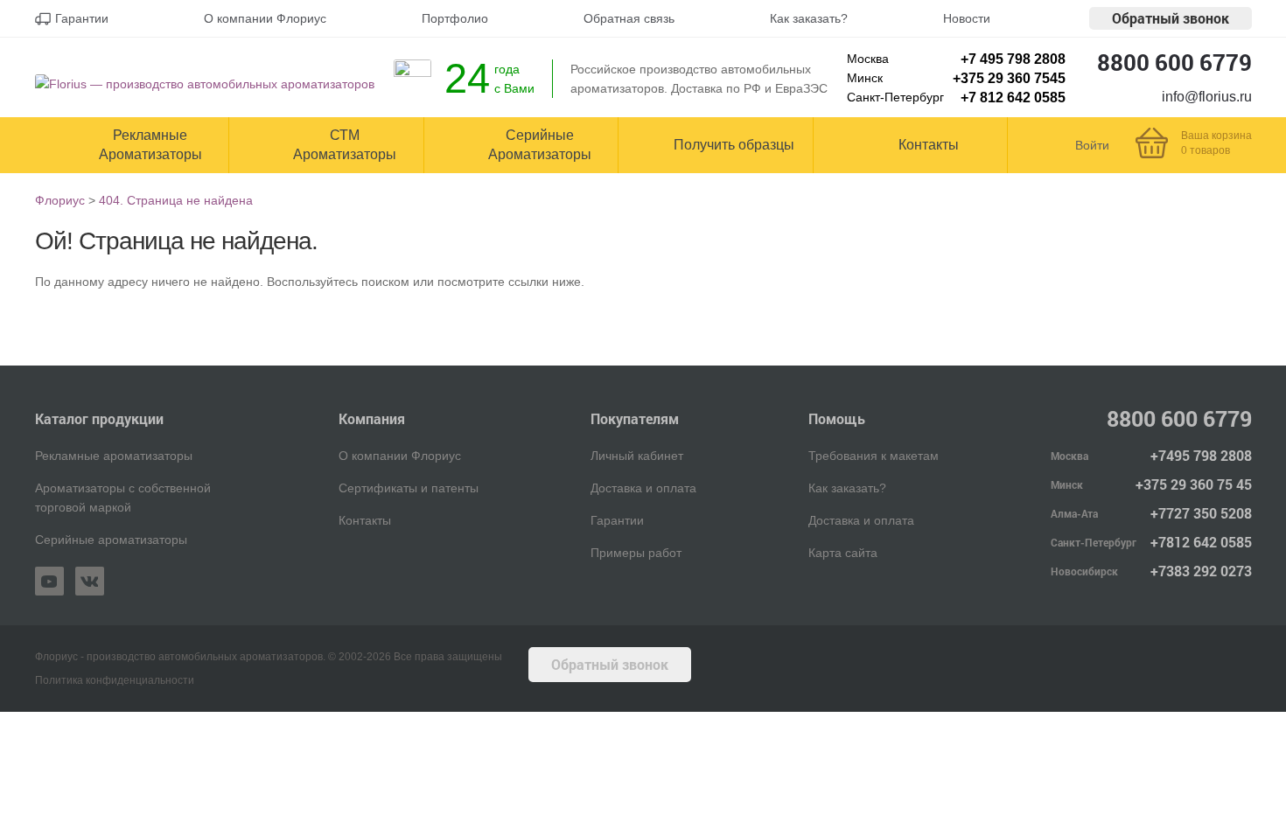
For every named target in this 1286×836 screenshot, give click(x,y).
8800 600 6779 (1174, 62)
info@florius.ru (1207, 96)
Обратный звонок (1170, 18)
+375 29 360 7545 (1009, 78)
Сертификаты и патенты (409, 488)
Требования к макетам (873, 456)
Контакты (365, 520)
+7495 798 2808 (1201, 455)
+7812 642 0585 (1201, 542)
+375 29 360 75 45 (1194, 484)
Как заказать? (847, 488)
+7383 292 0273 (1201, 570)
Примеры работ (636, 553)
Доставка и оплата (643, 488)
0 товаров (1205, 150)
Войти (1092, 145)
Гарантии (617, 520)
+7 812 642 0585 (1013, 97)
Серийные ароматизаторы (111, 540)
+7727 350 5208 (1201, 513)
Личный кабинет (637, 456)
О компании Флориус (400, 456)
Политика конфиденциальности (114, 680)
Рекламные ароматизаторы (113, 456)
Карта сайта (842, 553)
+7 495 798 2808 (1013, 59)
